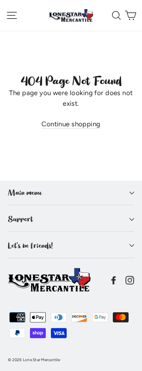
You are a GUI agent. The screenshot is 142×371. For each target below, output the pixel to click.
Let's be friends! (30, 245)
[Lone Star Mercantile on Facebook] (113, 279)
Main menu (24, 192)
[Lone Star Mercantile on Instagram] (129, 279)
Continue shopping (70, 124)
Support (20, 219)
